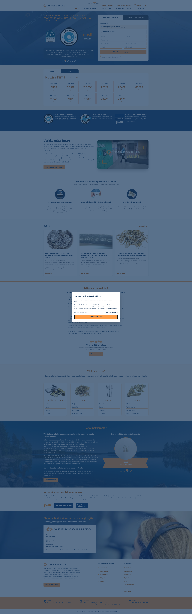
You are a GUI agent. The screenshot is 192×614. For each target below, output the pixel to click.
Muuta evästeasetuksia (80, 312)
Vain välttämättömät (112, 312)
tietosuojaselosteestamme (109, 308)
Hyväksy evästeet (96, 317)
